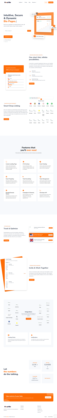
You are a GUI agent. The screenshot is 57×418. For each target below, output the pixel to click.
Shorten (29, 30)
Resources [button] (34, 2)
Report (46, 416)
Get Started (51, 2)
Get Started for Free (8, 36)
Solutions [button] (20, 2)
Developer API (39, 409)
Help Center (39, 407)
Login (46, 2)
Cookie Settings (50, 416)
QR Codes (22, 407)
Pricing (26, 2)
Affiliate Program (40, 410)
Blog (29, 2)
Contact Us (39, 412)
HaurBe (7, 416)
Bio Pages (22, 409)
